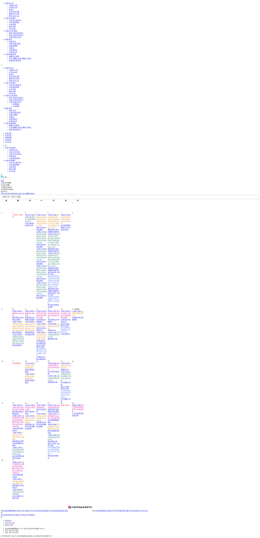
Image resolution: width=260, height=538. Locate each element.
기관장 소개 (13, 7)
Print (2, 181)
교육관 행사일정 (15, 43)
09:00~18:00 (54, 428)
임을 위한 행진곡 (15, 60)
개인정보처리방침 (7, 515)
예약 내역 (12, 26)
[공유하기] (1, 175)
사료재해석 (13, 50)
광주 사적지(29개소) (16, 33)
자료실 (11, 48)
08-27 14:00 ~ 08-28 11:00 (54, 450)
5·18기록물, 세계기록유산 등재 (20, 58)
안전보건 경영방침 (28, 515)
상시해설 (16, 106)
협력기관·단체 (14, 14)
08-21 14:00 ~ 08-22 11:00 (66, 394)
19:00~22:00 (66, 378)
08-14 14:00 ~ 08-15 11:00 (65, 329)
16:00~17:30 (54, 242)
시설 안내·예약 (10, 83)
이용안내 (17, 515)
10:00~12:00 (18, 409)
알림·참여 (8, 108)
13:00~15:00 (30, 378)
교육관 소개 (13, 5)
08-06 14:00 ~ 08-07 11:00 (54, 281)
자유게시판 (13, 52)
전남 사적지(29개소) (16, 35)
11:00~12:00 (30, 367)
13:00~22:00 (54, 223)
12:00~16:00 (18, 483)
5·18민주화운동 (10, 123)
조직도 (11, 9)
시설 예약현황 (14, 22)
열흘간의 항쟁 (14, 56)
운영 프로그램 (14, 11)
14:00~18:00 (30, 328)
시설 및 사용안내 (15, 20)
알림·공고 (12, 41)
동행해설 (16, 104)
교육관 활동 (13, 46)
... (1, 179)
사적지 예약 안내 (15, 37)
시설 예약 (12, 24)
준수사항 (12, 29)
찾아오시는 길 (14, 16)
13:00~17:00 (54, 418)
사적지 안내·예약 (11, 95)
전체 (2, 193)
